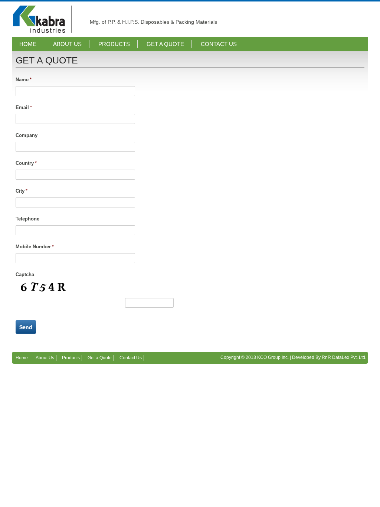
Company (26, 135)
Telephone (27, 219)
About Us (67, 44)
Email (24, 107)
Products (114, 44)
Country (26, 163)
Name (24, 79)
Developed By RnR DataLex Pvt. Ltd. (329, 357)
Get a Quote (165, 44)
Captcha (25, 274)
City (21, 191)
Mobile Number (35, 246)
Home (27, 44)
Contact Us (219, 44)
